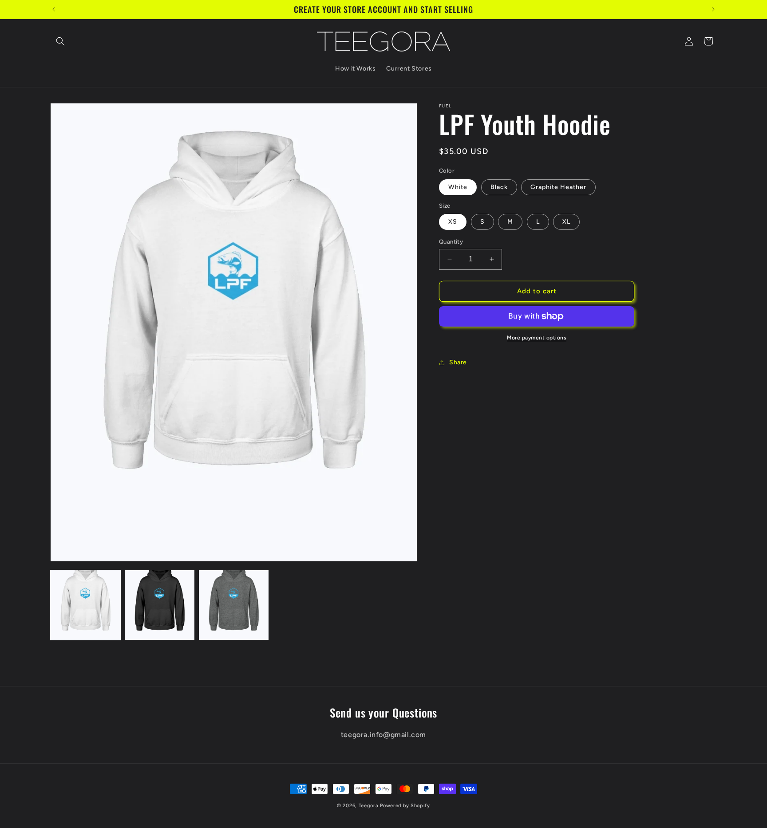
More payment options (536, 338)
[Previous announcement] (53, 9)
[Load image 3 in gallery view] (234, 605)
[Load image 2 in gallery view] (159, 605)
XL (566, 221)
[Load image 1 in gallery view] (85, 605)
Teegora (369, 805)
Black (499, 187)
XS (452, 221)
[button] (60, 41)
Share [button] (458, 362)
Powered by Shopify (405, 805)
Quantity (451, 241)
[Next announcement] (713, 9)
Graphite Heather (558, 187)
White (457, 187)
